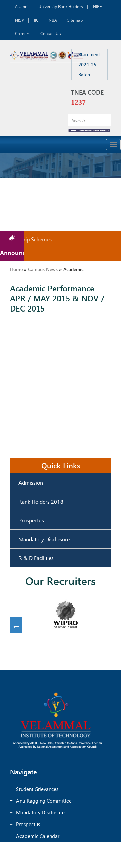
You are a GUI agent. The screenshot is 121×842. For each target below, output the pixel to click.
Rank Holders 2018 (40, 501)
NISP (19, 20)
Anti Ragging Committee (44, 800)
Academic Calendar (37, 836)
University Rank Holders (60, 6)
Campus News (43, 269)
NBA (53, 20)
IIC (36, 20)
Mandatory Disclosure (44, 539)
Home (16, 269)
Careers (22, 33)
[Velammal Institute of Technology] (46, 56)
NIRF (97, 6)
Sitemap (75, 20)
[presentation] (16, 627)
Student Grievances (37, 788)
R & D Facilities (36, 557)
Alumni (21, 6)
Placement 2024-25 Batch (89, 64)
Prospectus (31, 520)
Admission (30, 482)
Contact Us (50, 33)
